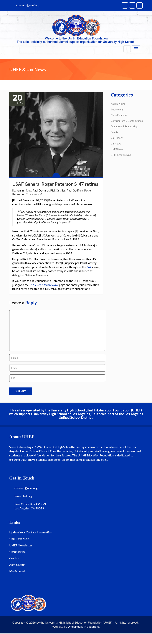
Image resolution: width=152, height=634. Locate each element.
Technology (117, 109)
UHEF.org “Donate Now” (44, 285)
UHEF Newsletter (20, 545)
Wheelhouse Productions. (84, 626)
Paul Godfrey (75, 190)
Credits (14, 558)
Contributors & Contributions (127, 120)
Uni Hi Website (19, 538)
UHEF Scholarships (121, 154)
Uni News (116, 143)
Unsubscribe (17, 551)
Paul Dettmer (40, 190)
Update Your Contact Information (30, 532)
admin (20, 190)
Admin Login (17, 564)
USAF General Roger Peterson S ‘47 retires (55, 184)
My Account (17, 571)
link (89, 267)
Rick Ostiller (57, 190)
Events (114, 132)
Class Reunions (119, 115)
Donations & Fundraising (124, 126)
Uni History (117, 137)
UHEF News (117, 149)
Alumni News (118, 103)
